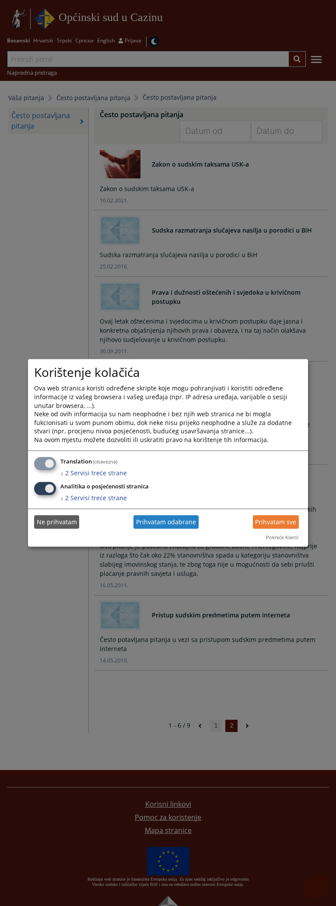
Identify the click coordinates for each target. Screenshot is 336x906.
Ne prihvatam (57, 522)
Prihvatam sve (275, 522)
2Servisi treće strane (93, 473)
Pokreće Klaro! (282, 537)
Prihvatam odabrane (166, 522)
